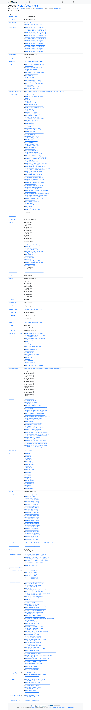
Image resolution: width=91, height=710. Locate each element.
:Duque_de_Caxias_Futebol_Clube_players (36, 163)
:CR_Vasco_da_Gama (31, 69)
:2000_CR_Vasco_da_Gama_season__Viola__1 (37, 560)
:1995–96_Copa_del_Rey (32, 604)
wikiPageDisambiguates (16, 567)
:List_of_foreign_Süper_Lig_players (34, 582)
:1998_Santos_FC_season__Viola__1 (34, 562)
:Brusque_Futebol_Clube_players (34, 185)
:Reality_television (30, 123)
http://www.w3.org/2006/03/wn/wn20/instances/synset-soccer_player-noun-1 (44, 368)
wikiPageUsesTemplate (15, 333)
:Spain (27, 99)
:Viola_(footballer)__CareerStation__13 (35, 34)
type (10, 453)
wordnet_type (13, 368)
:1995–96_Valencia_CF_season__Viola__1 (36, 559)
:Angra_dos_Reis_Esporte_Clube (34, 82)
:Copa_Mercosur (30, 142)
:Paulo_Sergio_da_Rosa (32, 577)
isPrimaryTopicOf (14, 546)
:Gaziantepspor (30, 85)
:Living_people (29, 95)
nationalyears (13, 312)
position (12, 61)
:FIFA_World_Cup (30, 131)
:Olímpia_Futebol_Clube (32, 86)
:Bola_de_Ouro (29, 588)
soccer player (20, 8)
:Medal (27, 348)
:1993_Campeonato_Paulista (33, 653)
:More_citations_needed (32, 354)
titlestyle (12, 330)
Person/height (13, 16)
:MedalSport (29, 352)
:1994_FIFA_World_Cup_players (33, 174)
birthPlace (12, 22)
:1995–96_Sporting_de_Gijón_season (35, 617)
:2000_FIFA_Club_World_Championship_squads (37, 557)
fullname (12, 278)
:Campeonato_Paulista (31, 144)
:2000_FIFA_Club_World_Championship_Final (37, 658)
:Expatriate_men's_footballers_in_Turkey (36, 443)
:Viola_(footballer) (32, 546)
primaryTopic (14, 700)
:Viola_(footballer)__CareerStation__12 (35, 32)
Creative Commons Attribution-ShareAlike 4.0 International (61, 707)
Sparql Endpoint (78, 2)
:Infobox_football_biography (33, 346)
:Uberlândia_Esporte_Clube (33, 80)
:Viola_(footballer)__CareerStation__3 (35, 42)
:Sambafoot (29, 360)
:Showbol (28, 206)
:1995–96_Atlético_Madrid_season (34, 610)
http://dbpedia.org (39, 8)
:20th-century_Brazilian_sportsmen (35, 439)
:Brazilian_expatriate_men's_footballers (36, 442)
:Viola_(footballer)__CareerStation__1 (35, 27)
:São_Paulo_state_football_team (34, 596)
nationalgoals (13, 306)
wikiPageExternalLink (15, 91)
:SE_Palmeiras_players (31, 404)
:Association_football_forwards (34, 96)
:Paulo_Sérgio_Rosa (31, 570)
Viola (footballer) (27, 5)
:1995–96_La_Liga (30, 602)
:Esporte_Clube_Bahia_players (33, 187)
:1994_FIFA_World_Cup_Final (33, 661)
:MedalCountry (29, 351)
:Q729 (28, 467)
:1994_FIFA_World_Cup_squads (33, 629)
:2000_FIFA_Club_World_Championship (35, 590)
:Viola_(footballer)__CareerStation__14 (35, 35)
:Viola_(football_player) (31, 574)
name (11, 299)
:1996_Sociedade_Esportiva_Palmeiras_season (37, 681)
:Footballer (28, 450)
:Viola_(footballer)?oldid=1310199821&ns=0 (39, 543)
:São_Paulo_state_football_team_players (36, 435)
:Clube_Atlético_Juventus (32, 70)
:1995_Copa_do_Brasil (31, 102)
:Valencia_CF (29, 66)
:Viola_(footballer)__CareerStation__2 (35, 40)
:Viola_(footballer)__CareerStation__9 (35, 51)
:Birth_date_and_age (31, 340)
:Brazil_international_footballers (34, 209)
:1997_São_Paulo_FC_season (33, 636)
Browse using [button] (23, 2)
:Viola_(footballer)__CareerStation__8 (35, 50)
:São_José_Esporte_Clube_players (34, 165)
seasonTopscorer (15, 695)
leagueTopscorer (15, 673)
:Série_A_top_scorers (31, 336)
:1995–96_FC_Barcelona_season (34, 601)
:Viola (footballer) (31, 495)
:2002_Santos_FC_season (32, 644)
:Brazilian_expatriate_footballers (34, 153)
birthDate (12, 19)
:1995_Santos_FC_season (32, 634)
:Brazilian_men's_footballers (33, 437)
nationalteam (13, 309)
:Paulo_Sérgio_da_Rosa (32, 578)
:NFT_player (29, 356)
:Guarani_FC (29, 75)
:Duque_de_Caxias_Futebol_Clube (34, 72)
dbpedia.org (57, 8)
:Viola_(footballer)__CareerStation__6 (35, 46)
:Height (28, 344)
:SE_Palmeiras (29, 77)
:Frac (27, 343)
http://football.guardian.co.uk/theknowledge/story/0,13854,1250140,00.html (44, 91)
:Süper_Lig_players (30, 110)
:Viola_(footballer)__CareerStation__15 (35, 37)
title (11, 325)
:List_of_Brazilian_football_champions (35, 609)
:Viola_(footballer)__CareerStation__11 (35, 30)
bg (10, 212)
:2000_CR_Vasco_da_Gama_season (34, 628)
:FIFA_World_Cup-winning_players (34, 182)
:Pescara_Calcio (30, 200)
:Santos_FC (28, 78)
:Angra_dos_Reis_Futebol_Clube (34, 198)
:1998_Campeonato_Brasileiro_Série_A (35, 639)
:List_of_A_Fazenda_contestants (34, 647)
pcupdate (12, 319)
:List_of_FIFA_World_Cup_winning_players (36, 631)
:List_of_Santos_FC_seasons (33, 637)
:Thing (27, 453)
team (11, 64)
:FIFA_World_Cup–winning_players (34, 419)
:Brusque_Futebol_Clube (32, 139)
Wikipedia (34, 707)
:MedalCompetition (31, 349)
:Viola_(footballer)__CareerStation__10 (35, 29)
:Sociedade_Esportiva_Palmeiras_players (36, 195)
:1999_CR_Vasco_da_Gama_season (34, 626)
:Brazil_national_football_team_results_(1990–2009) (38, 655)
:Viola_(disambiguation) (32, 565)
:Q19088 (29, 463)
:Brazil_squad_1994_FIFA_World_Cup (35, 335)
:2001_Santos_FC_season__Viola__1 (34, 555)
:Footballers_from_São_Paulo (33, 171)
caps (11, 222)
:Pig (27, 98)
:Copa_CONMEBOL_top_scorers (34, 365)
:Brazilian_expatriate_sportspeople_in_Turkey (37, 168)
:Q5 (28, 466)
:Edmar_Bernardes (30, 192)
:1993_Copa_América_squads (33, 585)
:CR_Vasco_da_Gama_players (33, 176)
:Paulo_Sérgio (29, 599)
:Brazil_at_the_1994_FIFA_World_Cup (35, 679)
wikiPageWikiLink (14, 95)
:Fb (26, 341)
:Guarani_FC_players (31, 181)
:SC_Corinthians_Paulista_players (34, 447)
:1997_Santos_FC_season (32, 650)
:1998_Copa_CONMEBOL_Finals (34, 663)
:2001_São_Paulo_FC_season (33, 642)
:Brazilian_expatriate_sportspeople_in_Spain (37, 193)
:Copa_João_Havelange (31, 150)
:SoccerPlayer (29, 480)
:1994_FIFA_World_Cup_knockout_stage (36, 606)
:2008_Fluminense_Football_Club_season (36, 660)
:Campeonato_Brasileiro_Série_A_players (36, 157)
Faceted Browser (67, 2)
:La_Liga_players (30, 173)
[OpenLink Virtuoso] (34, 705)
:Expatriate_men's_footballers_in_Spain (36, 445)
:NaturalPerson (30, 461)
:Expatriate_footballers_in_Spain (34, 177)
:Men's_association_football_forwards (35, 440)
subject (11, 399)
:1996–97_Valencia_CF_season (33, 615)
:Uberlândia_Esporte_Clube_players (35, 166)
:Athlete (28, 474)
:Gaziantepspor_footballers (33, 189)
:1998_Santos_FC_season (32, 607)
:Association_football (31, 104)
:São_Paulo (28, 22)
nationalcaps (13, 302)
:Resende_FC (29, 256)
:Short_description (30, 362)
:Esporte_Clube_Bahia (31, 74)
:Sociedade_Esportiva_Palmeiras (34, 196)
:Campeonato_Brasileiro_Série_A (34, 130)
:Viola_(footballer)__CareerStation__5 (35, 45)
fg (10, 275)
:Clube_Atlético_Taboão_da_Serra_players (36, 190)
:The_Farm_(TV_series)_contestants (35, 169)
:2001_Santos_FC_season (32, 641)
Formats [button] (32, 2)
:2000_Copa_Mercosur (31, 152)
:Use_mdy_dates (30, 364)
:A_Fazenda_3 (29, 620)
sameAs (11, 495)
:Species (28, 485)
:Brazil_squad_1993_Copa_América (34, 333)
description (12, 54)
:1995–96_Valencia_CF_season (33, 614)
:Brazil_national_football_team (33, 24)
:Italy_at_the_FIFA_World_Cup (33, 586)
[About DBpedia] (12, 2)
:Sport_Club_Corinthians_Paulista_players (36, 158)
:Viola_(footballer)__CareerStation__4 (35, 43)
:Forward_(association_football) (34, 61)
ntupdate (12, 315)
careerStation (13, 27)
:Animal (28, 471)
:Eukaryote (29, 477)
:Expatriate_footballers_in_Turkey (34, 179)
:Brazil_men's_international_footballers (36, 410)
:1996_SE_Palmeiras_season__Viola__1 (35, 554)
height (11, 58)
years (11, 372)
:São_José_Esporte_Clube (32, 88)
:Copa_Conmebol (30, 184)
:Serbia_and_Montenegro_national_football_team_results (40, 652)
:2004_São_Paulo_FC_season (33, 645)
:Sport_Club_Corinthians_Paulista (34, 64)
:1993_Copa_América (31, 147)
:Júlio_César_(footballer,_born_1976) (35, 649)
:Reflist (27, 359)
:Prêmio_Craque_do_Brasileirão (34, 612)
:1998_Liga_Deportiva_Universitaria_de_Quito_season (39, 618)
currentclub (13, 272)
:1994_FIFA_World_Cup (31, 141)
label (11, 491)
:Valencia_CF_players (31, 112)
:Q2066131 (29, 459)
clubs (11, 245)
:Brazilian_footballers (31, 161)
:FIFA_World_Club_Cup (31, 204)
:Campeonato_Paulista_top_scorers (35, 338)
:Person (28, 455)
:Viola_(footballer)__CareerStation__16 (35, 38)
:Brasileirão (29, 203)
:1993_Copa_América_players (33, 155)
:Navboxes (28, 357)
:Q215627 (29, 464)
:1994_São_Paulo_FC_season (33, 594)
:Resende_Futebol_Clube (32, 201)
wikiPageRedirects (15, 570)
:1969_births (29, 160)
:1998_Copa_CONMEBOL (32, 146)
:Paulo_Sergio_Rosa (31, 575)
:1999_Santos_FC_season (32, 633)
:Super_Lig (28, 208)
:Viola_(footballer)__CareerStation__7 (35, 48)
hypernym (12, 450)
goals (11, 282)
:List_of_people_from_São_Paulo (34, 583)
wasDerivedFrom (14, 543)
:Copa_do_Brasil (30, 149)
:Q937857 (29, 469)
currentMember (15, 554)
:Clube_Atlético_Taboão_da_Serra (34, 83)
